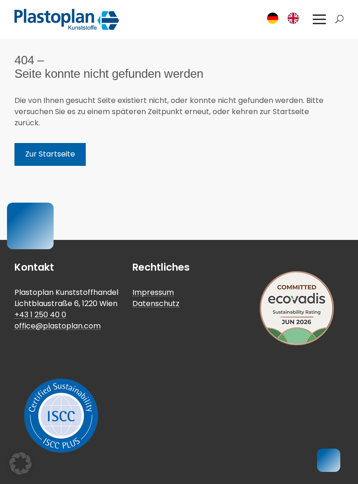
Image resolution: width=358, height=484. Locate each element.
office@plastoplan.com (57, 325)
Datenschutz (155, 303)
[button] (319, 19)
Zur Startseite (50, 154)
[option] (295, 18)
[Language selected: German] (285, 18)
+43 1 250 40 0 (40, 314)
